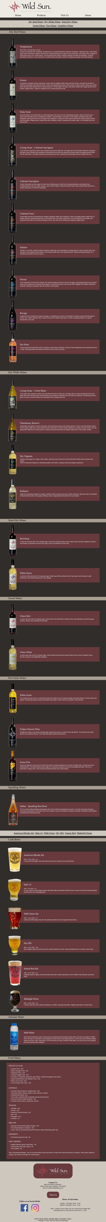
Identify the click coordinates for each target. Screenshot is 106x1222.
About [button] (69, 1219)
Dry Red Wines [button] (36, 21)
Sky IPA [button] (60, 833)
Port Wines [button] (51, 25)
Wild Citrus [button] (49, 833)
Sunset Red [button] (70, 833)
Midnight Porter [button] (84, 833)
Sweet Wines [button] (39, 25)
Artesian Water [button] (53, 1219)
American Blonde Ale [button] (24, 833)
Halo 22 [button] (39, 833)
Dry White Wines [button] (52, 21)
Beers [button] (46, 1219)
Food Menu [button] (63, 1219)
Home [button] (36, 1219)
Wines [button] (41, 1219)
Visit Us (53, 1195)
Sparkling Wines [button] (65, 25)
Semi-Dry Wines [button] (69, 21)
